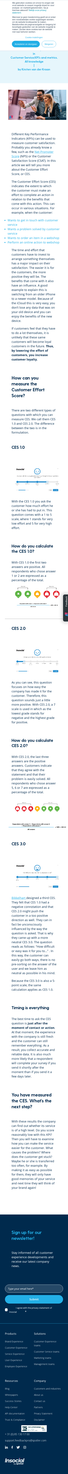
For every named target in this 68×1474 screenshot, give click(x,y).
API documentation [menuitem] (15, 1413)
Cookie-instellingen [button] (34, 37)
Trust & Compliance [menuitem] (15, 1419)
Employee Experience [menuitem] (16, 1366)
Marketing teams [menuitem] (42, 1357)
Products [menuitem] (10, 1333)
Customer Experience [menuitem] (16, 1347)
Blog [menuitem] (7, 1388)
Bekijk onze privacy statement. (29, 11)
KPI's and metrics (45, 57)
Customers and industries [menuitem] (47, 1388)
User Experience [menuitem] (13, 1360)
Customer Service (22, 57)
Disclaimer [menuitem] (39, 1419)
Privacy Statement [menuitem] (43, 1413)
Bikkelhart (18, 898)
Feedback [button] (66, 601)
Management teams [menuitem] (44, 1364)
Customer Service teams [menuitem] (46, 1351)
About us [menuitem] (38, 1394)
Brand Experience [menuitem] (14, 1341)
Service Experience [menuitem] (15, 1353)
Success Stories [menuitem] (13, 1401)
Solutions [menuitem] (40, 1333)
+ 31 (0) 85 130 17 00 (17, 1434)
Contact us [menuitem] (39, 1401)
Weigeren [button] (49, 44)
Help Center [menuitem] (11, 1407)
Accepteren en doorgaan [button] (26, 44)
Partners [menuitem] (38, 1407)
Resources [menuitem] (11, 1381)
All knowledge (34, 61)
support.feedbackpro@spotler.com (25, 1440)
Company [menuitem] (40, 1381)
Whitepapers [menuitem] (11, 1394)
